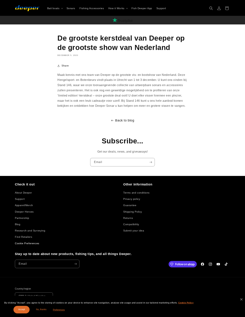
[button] (54, 8)
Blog (17, 224)
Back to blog (124, 120)
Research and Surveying (30, 230)
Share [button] (65, 65)
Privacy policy (131, 198)
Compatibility (131, 224)
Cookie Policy (186, 303)
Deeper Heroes (24, 211)
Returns (128, 218)
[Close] (241, 299)
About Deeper (23, 192)
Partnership (22, 218)
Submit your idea (133, 230)
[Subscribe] (151, 162)
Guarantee (129, 205)
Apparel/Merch (24, 205)
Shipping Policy (132, 211)
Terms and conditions (136, 192)
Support (20, 198)
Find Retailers (23, 236)
